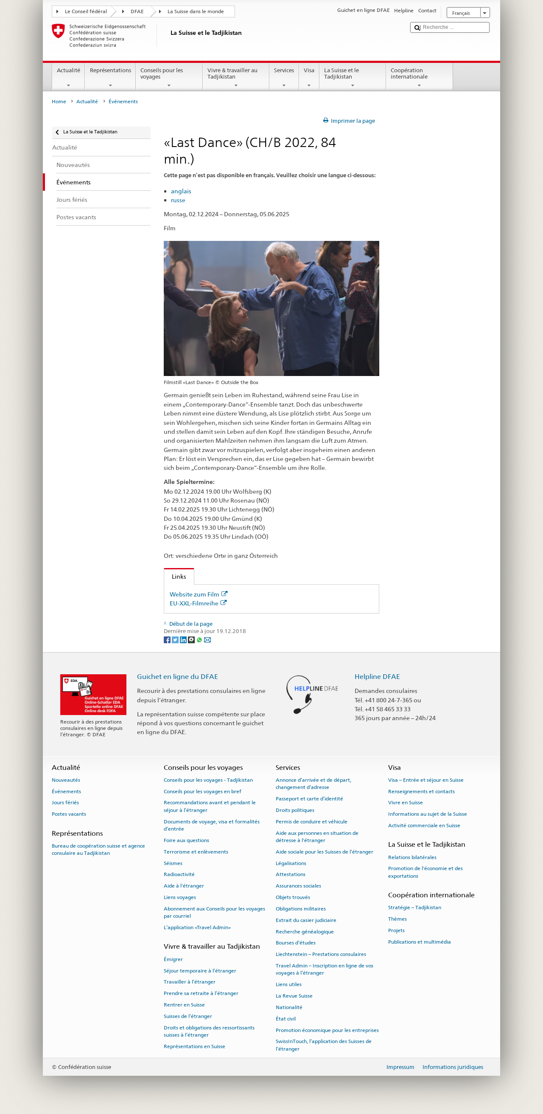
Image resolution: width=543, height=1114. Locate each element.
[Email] (207, 639)
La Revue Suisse (294, 996)
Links (175, 576)
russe (178, 200)
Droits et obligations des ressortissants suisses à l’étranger (209, 1031)
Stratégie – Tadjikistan (414, 907)
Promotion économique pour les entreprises (327, 1030)
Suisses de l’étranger (188, 1016)
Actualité (68, 70)
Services (284, 70)
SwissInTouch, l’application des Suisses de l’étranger (324, 1045)
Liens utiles (289, 984)
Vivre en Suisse (405, 803)
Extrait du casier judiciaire (306, 920)
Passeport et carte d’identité (309, 799)
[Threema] (192, 639)
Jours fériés (65, 803)
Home (59, 102)
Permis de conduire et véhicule (311, 822)
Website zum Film (194, 594)
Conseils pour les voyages (161, 73)
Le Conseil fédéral (86, 11)
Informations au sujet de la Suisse (427, 814)
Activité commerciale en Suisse (424, 825)
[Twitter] (176, 639)
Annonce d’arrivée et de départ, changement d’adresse (313, 783)
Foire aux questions (186, 840)
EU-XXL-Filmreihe (194, 603)
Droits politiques (295, 810)
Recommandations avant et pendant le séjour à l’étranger (210, 806)
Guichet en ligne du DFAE (177, 677)
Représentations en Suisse (194, 1046)
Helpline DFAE (377, 677)
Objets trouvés (293, 897)
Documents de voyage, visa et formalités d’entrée (212, 825)
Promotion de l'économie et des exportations (425, 872)
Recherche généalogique (305, 931)
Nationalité (289, 1007)
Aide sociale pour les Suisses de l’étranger (324, 852)
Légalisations (291, 863)
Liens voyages (180, 897)
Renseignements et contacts (421, 791)
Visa (309, 70)
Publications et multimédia (419, 942)
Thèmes (397, 919)
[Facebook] (168, 639)
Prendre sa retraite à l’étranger (201, 993)
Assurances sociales (298, 886)
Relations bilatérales (412, 857)
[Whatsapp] (200, 639)
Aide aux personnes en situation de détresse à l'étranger (317, 836)
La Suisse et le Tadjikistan (341, 73)
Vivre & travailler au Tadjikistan (232, 73)
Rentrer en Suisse (184, 1005)
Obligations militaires (301, 909)
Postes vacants (69, 814)
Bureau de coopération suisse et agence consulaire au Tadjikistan (98, 849)
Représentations (110, 70)
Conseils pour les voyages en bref (202, 791)
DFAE (137, 11)
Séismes (173, 863)
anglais (181, 191)
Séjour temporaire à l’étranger (200, 970)
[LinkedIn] (184, 639)
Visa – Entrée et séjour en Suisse (426, 780)
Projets (396, 930)
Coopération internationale (409, 73)
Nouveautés (66, 780)
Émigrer (173, 959)
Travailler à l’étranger (190, 982)
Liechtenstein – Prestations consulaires (321, 954)
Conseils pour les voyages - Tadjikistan (208, 780)
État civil (286, 1019)
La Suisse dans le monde (196, 11)
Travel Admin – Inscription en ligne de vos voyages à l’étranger (324, 969)
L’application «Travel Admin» (197, 927)
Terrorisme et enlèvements (196, 852)
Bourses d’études (296, 943)
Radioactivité (179, 874)
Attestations (290, 874)
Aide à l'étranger (184, 886)
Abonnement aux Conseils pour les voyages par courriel (214, 912)
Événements (66, 791)
